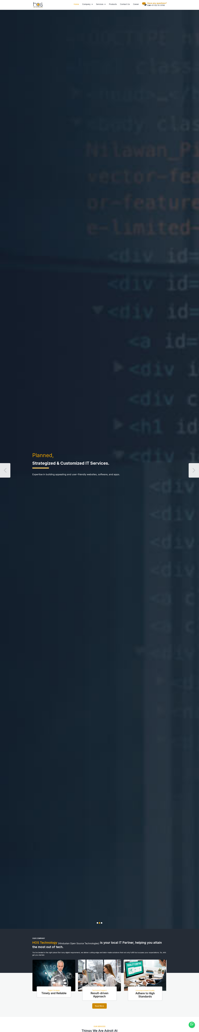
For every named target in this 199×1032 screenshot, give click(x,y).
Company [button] (86, 4)
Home (76, 4)
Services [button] (100, 4)
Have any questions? (157, 3)
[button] (5, 470)
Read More (99, 1006)
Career (136, 4)
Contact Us (125, 4)
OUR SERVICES (99, 1026)
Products (113, 4)
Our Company (38, 938)
